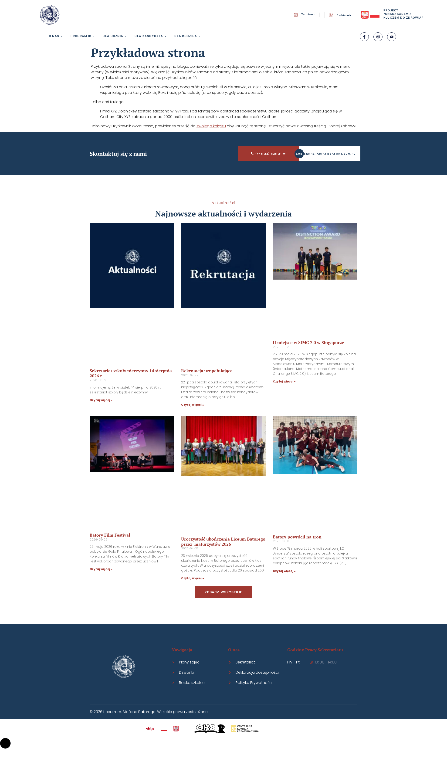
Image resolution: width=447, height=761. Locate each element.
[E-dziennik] (331, 15)
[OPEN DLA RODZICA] (199, 36)
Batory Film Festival (110, 535)
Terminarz (308, 14)
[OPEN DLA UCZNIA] (125, 36)
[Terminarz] (296, 15)
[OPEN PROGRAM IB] (93, 36)
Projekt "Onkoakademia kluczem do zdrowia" (403, 14)
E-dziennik (344, 15)
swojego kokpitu (211, 126)
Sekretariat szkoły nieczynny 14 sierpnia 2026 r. (131, 373)
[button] (5, 743)
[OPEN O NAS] (61, 36)
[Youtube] (391, 36)
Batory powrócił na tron (297, 537)
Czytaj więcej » (101, 400)
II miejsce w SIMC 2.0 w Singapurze (308, 342)
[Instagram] (377, 36)
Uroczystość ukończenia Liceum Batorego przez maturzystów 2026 (223, 541)
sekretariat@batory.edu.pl (330, 153)
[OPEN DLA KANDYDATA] (165, 36)
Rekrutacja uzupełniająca (207, 370)
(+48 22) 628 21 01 (271, 153)
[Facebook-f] (364, 36)
